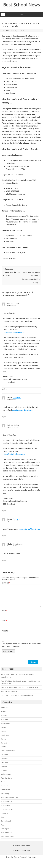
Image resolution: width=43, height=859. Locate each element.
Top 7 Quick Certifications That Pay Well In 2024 (17, 695)
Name (4, 610)
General (4, 743)
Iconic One (9, 857)
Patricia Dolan (13, 303)
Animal (3, 711)
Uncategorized (6, 829)
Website (5, 631)
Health (3, 747)
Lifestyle (4, 766)
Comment (6, 583)
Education (12, 258)
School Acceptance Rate (9, 797)
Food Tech (5, 735)
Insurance (4, 754)
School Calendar (6, 801)
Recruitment (5, 790)
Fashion (3, 727)
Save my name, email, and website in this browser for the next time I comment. (21, 645)
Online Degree (6, 774)
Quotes (3, 782)
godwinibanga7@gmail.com (22, 410)
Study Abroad (6, 821)
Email (4, 621)
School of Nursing (7, 809)
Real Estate (5, 786)
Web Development (7, 836)
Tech (3, 825)
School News (5, 805)
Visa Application (6, 832)
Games (3, 739)
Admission (4, 708)
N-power (4, 770)
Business (4, 715)
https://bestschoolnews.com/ (14, 332)
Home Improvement (8, 750)
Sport (3, 817)
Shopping (4, 813)
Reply (3, 389)
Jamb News (5, 762)
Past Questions (6, 778)
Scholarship (5, 793)
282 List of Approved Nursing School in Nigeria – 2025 (19, 687)
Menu (21, 14)
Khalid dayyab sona (14, 544)
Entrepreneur (5, 723)
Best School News (21, 4)
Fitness (3, 731)
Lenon (7, 30)
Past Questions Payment (9, 691)
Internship (4, 758)
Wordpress (32, 857)
